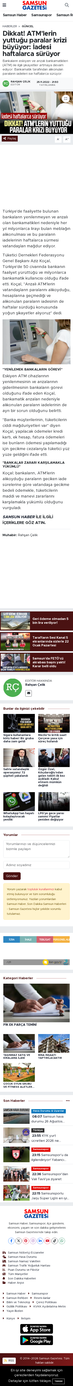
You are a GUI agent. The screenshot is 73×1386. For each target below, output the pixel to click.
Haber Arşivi (16, 1282)
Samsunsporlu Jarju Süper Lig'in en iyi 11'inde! (49, 1196)
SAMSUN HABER (19, 517)
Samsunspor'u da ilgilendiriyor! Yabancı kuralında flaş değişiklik (49, 1157)
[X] (18, 1241)
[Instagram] (33, 1241)
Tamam (58, 1381)
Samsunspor (41, 15)
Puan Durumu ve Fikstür (23, 1269)
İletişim (25, 1318)
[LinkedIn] (40, 1241)
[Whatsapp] (62, 1241)
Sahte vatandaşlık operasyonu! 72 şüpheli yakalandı (16, 772)
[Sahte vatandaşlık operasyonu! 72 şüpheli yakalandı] (19, 757)
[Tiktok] (54, 1241)
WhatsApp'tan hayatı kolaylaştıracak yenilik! (18, 816)
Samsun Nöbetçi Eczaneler (26, 1252)
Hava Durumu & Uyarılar (48, 1111)
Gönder (12, 876)
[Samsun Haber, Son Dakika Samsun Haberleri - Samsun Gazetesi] (35, 5)
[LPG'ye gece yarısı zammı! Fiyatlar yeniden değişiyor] (54, 801)
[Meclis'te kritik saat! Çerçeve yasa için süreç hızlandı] (54, 723)
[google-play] (36, 1340)
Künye (10, 1318)
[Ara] (66, 5)
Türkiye (38, 1130)
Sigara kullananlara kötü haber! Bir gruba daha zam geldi (18, 738)
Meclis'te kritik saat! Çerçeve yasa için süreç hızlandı (52, 738)
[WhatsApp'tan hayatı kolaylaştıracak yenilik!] (19, 801)
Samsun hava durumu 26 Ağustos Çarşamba (47, 1119)
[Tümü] (68, 1100)
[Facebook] (11, 1241)
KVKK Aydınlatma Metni (49, 1306)
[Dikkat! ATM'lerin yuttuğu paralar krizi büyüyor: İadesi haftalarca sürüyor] (36, 113)
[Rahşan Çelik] (12, 687)
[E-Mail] (28, 693)
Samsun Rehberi (17, 1298)
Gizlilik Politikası (16, 1306)
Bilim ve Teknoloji (18, 1302)
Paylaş (12, 138)
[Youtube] (47, 1241)
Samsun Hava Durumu (22, 1256)
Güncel (28, 26)
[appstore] (36, 1329)
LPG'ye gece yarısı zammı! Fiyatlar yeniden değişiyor (51, 816)
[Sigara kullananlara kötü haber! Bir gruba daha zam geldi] (19, 723)
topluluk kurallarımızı (41, 889)
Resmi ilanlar (42, 1298)
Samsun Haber (15, 15)
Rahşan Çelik (35, 684)
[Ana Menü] (4, 5)
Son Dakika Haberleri (22, 1278)
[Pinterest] (26, 1241)
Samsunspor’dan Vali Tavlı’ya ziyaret (49, 1176)
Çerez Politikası (46, 1302)
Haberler (10, 26)
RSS (11, 1360)
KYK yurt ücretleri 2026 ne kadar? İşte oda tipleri (48, 1138)
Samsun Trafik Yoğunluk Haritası (29, 1265)
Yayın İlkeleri (14, 1311)
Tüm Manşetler (18, 1274)
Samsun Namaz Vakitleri (24, 1261)
